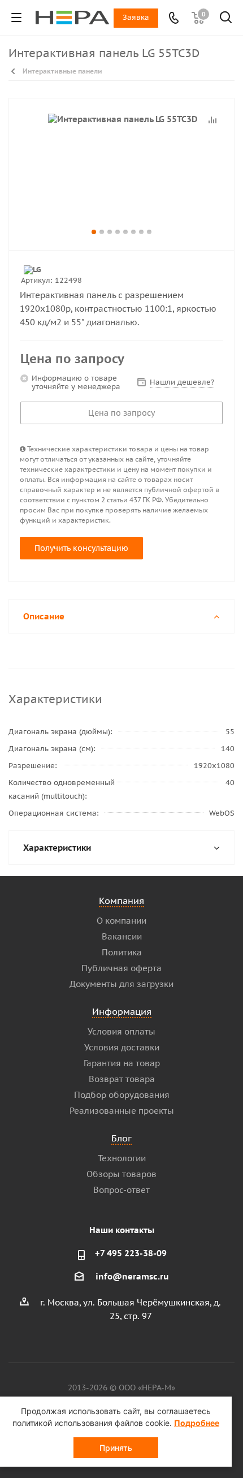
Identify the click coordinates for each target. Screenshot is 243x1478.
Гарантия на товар (122, 1063)
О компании (121, 920)
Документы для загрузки (121, 984)
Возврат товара (122, 1079)
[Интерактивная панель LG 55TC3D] (121, 169)
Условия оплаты (121, 1031)
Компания (121, 900)
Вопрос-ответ (121, 1189)
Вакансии (122, 936)
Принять (115, 1448)
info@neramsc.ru (132, 1276)
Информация (121, 1011)
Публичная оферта (121, 968)
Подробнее (196, 1423)
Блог (121, 1138)
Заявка (136, 17)
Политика (122, 952)
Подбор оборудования (122, 1094)
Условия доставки (121, 1047)
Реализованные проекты (122, 1110)
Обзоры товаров (121, 1174)
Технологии (122, 1158)
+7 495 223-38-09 (131, 1253)
